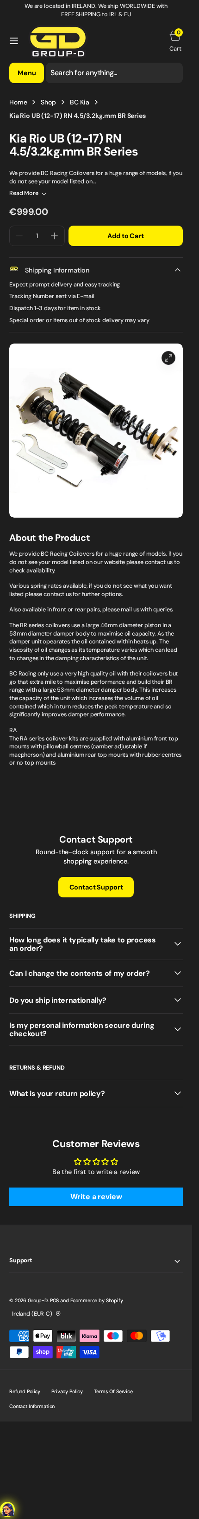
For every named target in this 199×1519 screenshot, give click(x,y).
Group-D (38, 1300)
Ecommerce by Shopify (96, 1300)
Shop (48, 102)
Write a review (96, 1196)
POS (54, 1300)
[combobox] (114, 73)
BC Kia (79, 102)
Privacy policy (67, 1391)
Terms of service (113, 1391)
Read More (23, 193)
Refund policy (24, 1391)
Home (18, 102)
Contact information (32, 1406)
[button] (14, 41)
